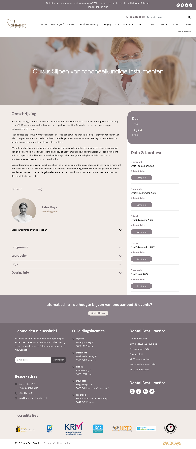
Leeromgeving (184, 31)
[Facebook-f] (190, 5)
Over (162, 24)
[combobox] (164, 17)
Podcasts (175, 24)
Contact (187, 24)
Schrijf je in (141, 178)
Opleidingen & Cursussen (62, 24)
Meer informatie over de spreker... (29, 230)
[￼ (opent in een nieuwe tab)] (172, 445)
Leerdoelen (19, 256)
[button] (66, 230)
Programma (19, 247)
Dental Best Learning (88, 24)
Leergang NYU (109, 24)
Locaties (151, 24)
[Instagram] (178, 5)
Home (44, 24)
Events (140, 24)
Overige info (20, 272)
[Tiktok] (182, 5)
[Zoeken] (189, 17)
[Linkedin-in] (186, 5)
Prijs (14, 264)
